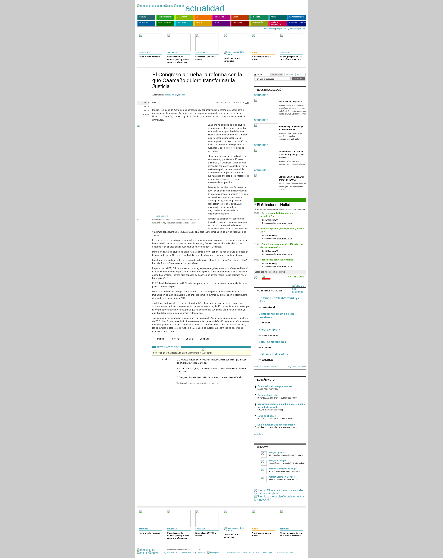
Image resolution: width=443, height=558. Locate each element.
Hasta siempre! (268, 329)
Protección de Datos (251, 552)
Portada (142, 17)
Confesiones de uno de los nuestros (276, 315)
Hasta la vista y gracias (149, 57)
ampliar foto (162, 216)
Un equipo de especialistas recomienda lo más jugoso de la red (279, 209)
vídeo (146, 114)
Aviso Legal (267, 552)
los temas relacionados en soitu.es (198, 383)
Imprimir (160, 339)
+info (146, 102)
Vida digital (181, 22)
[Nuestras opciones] (213, 552)
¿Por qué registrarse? (297, 29)
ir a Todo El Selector (297, 277)
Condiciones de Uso (231, 552)
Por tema (289, 75)
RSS (200, 550)
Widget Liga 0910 (277, 452)
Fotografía (256, 17)
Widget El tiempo (277, 460)
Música (199, 22)
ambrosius (267, 323)
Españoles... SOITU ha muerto (205, 58)
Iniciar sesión (269, 29)
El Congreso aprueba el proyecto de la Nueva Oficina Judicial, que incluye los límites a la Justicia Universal (211, 361)
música (255, 53)
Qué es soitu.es (171, 552)
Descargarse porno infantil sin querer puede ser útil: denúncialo (281, 405)
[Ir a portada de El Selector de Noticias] (273, 205)
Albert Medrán (284, 223)
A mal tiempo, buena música (261, 58)
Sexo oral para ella (267, 395)
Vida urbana (182, 17)
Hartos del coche (165, 17)
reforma (181, 95)
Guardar (189, 339)
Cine (198, 17)
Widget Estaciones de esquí (282, 469)
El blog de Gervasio (297, 22)
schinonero (267, 347)
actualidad (205, 8)
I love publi (237, 22)
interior (174, 95)
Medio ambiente (164, 22)
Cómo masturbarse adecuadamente (276, 424)
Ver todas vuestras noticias (265, 366)
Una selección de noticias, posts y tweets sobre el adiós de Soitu (178, 59)
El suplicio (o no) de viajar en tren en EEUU (291, 128)
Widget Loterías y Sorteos (282, 477)
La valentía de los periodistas (231, 59)
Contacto (201, 552)
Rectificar (175, 339)
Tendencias (219, 17)
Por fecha (300, 75)
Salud (235, 17)
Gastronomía (257, 22)
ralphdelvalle (267, 360)
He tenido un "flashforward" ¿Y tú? (279, 300)
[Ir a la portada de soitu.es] (148, 551)
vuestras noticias (269, 290)
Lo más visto (266, 379)
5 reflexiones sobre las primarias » (277, 260)
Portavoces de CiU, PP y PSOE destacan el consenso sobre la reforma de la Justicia (211, 370)
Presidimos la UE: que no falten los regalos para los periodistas (291, 154)
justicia (168, 95)
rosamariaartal (268, 307)
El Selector (143, 22)
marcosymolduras (270, 335)
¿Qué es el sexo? (266, 416)
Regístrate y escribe (296, 366)
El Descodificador (296, 17)
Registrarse (281, 29)
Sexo (216, 22)
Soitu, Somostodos (271, 341)
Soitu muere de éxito (272, 354)
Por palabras (277, 75)
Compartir (204, 339)
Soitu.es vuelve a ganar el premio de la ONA (291, 178)
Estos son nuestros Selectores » (271, 272)
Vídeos (273, 17)
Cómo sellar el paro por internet (274, 386)
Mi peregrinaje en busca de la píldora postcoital (291, 58)
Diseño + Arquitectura (275, 23)
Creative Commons (285, 552)
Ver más (257, 434)
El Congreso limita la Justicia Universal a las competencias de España (210, 377)
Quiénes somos (187, 552)
